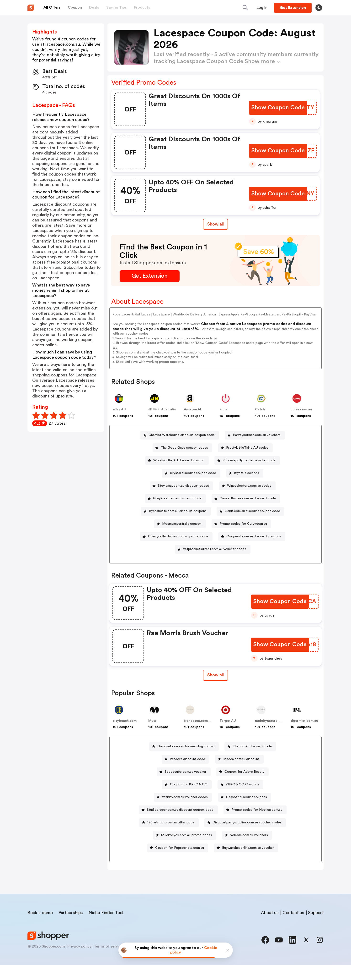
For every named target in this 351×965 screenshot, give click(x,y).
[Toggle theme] (319, 7)
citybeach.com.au (127, 720)
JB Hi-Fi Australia (162, 409)
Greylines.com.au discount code (177, 498)
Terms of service (108, 946)
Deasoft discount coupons (246, 797)
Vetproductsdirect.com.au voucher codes (214, 549)
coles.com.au (301, 409)
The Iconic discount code (252, 746)
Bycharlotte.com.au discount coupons (178, 511)
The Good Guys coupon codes (184, 447)
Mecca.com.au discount (241, 759)
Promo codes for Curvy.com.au (243, 523)
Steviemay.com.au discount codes (183, 485)
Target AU (227, 720)
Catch (260, 409)
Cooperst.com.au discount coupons (253, 536)
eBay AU (119, 409)
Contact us (293, 912)
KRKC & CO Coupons (242, 784)
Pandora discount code (187, 759)
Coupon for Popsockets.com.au (179, 847)
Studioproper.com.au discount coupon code (180, 809)
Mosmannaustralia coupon (182, 523)
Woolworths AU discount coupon (178, 460)
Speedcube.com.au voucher (185, 771)
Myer (152, 720)
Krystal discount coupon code (193, 473)
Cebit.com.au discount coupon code (252, 511)
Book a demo (40, 912)
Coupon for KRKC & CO (188, 784)
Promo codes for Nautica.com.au (257, 809)
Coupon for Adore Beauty (244, 771)
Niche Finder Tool (106, 912)
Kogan (224, 409)
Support (316, 912)
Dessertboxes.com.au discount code (248, 498)
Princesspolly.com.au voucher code (249, 460)
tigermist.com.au (304, 720)
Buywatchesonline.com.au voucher (248, 847)
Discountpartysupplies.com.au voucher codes (247, 822)
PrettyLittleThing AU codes (247, 447)
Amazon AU (193, 409)
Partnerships (70, 912)
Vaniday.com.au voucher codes (185, 797)
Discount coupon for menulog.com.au (185, 746)
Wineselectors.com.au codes (249, 485)
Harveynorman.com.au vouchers (257, 435)
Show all (215, 224)
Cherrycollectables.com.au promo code (178, 536)
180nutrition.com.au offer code (170, 822)
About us (270, 912)
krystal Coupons (246, 473)
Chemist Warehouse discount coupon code (182, 435)
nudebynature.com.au (272, 720)
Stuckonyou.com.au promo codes (186, 835)
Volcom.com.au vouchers (249, 835)
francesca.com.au (198, 720)
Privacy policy (79, 946)
